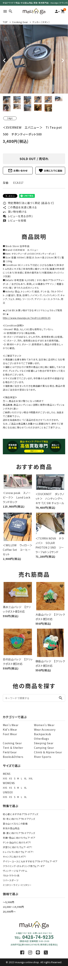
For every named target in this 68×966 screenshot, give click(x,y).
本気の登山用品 (11, 828)
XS (10, 778)
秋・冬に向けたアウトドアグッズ (19, 818)
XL (25, 778)
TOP (5, 22)
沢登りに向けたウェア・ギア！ (17, 847)
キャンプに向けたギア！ (14, 856)
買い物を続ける (15, 211)
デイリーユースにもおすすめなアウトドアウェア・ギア (30, 861)
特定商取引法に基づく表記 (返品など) (28, 203)
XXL (31, 778)
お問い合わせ (18, 170)
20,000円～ (9, 911)
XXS (5, 778)
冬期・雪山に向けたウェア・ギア (19, 837)
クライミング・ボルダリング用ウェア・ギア (24, 866)
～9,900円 (8, 902)
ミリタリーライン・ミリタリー (17, 884)
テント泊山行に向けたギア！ (17, 842)
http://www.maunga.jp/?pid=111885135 (27, 317)
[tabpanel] (34, 59)
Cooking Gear (20, 22)
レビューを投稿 (14, 220)
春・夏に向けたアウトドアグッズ (19, 833)
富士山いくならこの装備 (15, 823)
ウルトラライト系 (11, 875)
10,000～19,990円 (13, 906)
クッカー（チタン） (41, 22)
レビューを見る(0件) (17, 216)
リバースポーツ (11, 880)
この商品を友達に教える (20, 207)
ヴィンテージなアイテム (15, 870)
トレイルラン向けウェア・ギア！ (18, 851)
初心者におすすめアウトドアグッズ (20, 814)
